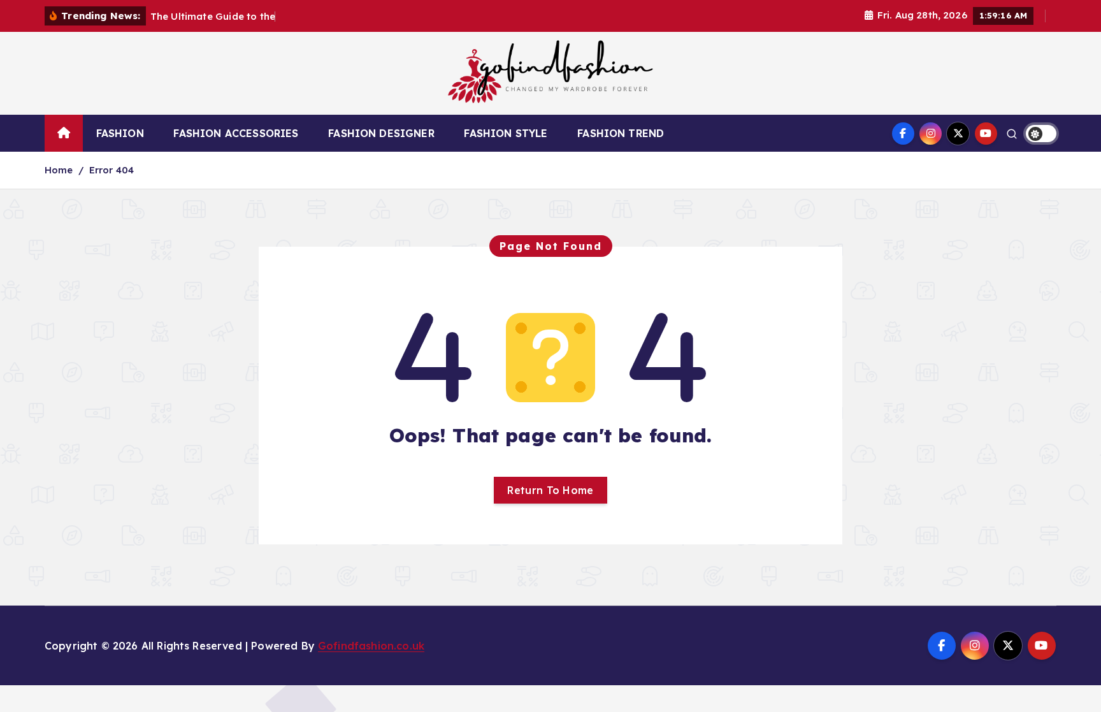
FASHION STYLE (505, 133)
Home (59, 170)
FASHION (120, 133)
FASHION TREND (620, 133)
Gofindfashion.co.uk (371, 645)
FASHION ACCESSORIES (235, 133)
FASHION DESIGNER (381, 133)
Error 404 (111, 170)
